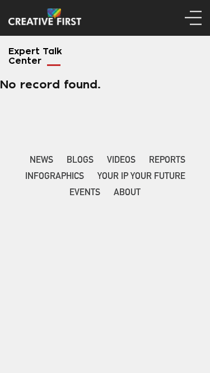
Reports (167, 161)
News (41, 161)
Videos (121, 161)
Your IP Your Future (141, 177)
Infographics (54, 177)
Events (84, 193)
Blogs (80, 161)
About (127, 193)
